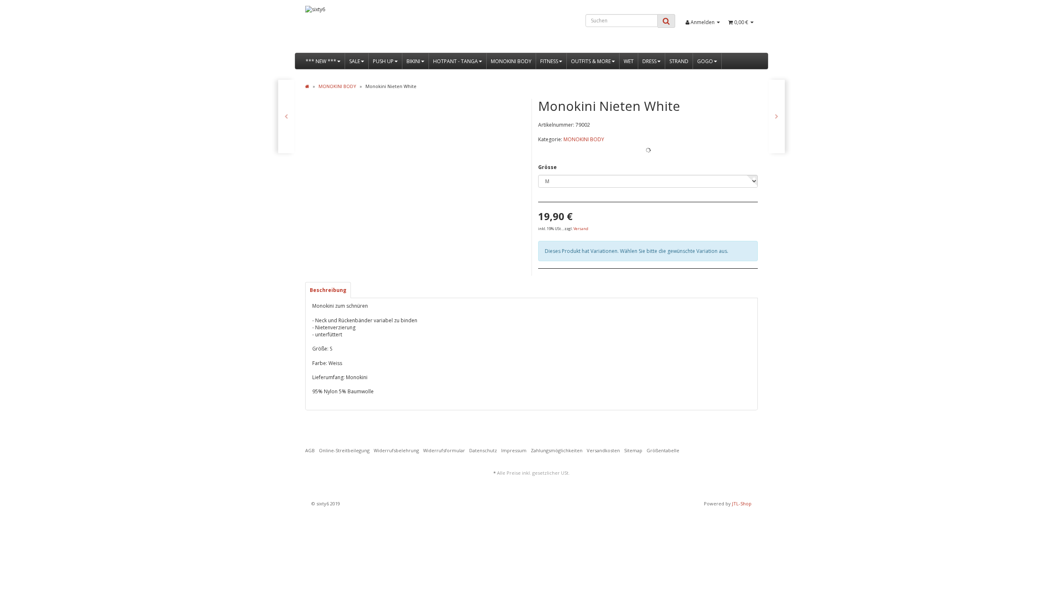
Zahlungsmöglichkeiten (557, 450)
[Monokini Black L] (286, 116)
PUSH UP (383, 61)
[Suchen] (666, 21)
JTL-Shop (742, 503)
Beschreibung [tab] (328, 290)
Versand (580, 228)
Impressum (514, 450)
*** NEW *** (321, 61)
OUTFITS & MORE (591, 61)
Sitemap (633, 450)
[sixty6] (376, 29)
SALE (354, 61)
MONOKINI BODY (511, 61)
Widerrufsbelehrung (396, 450)
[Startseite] (307, 86)
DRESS (649, 61)
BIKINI (413, 61)
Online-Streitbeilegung (344, 450)
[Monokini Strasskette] (777, 116)
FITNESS (549, 61)
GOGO (705, 61)
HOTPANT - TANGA (455, 61)
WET (629, 61)
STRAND (678, 61)
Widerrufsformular (444, 450)
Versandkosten (603, 450)
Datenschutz (483, 450)
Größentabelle (663, 450)
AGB (310, 450)
